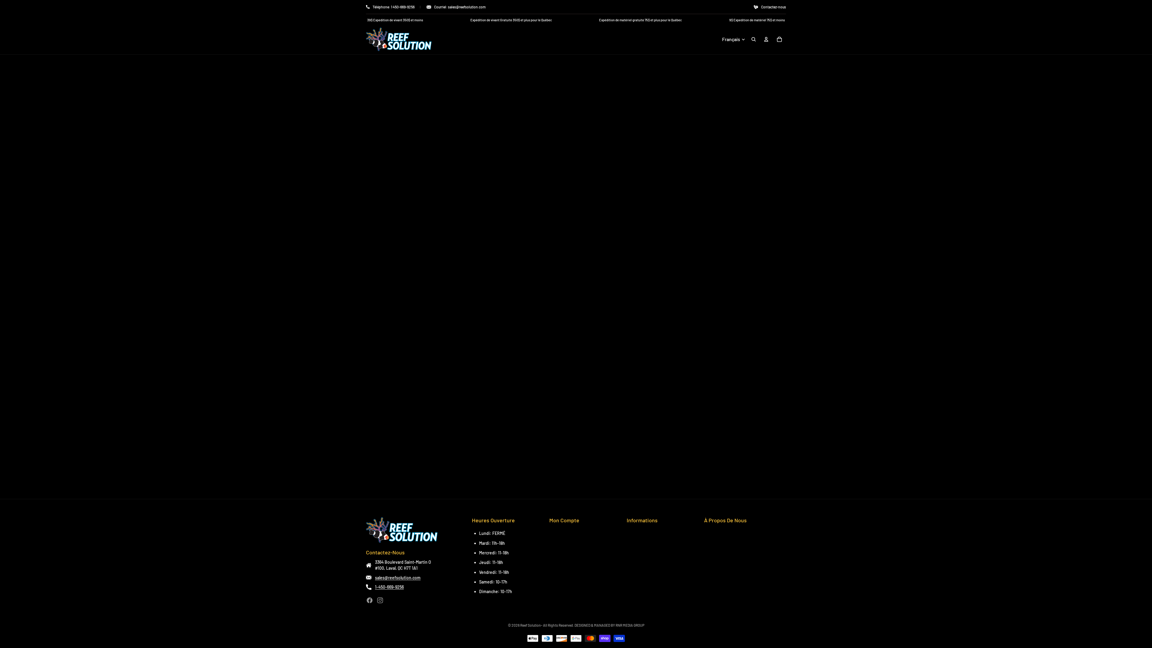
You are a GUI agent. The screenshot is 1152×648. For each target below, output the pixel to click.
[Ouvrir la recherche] (753, 39)
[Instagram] (380, 600)
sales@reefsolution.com (398, 577)
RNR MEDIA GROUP (630, 625)
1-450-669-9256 (389, 587)
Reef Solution (530, 625)
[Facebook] (369, 600)
